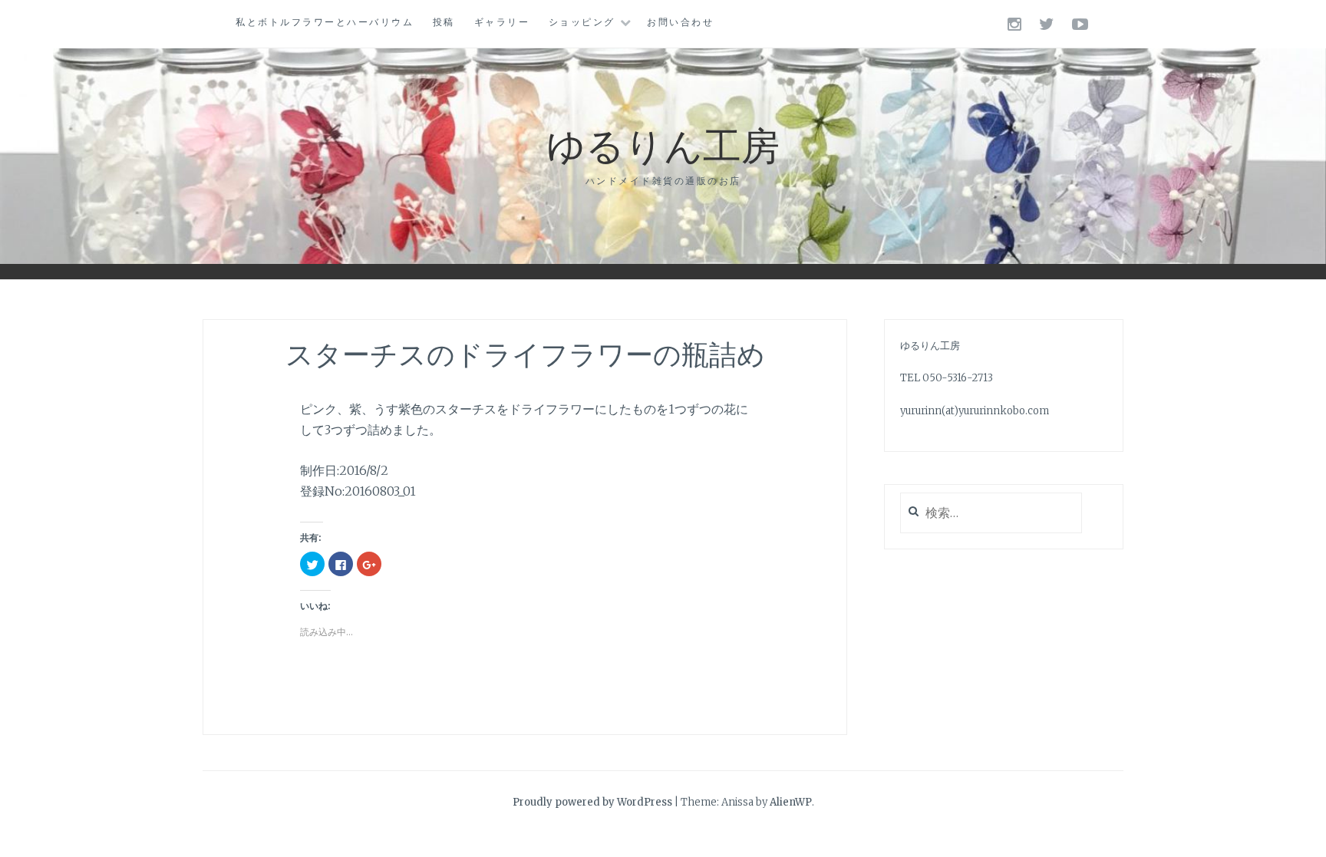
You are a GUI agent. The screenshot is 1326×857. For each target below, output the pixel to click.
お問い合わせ (680, 22)
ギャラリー (502, 22)
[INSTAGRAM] (1016, 23)
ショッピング (582, 22)
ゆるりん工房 (663, 144)
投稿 (444, 22)
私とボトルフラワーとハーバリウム (325, 22)
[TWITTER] (1048, 23)
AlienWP (791, 802)
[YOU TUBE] (1081, 23)
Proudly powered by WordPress (592, 802)
